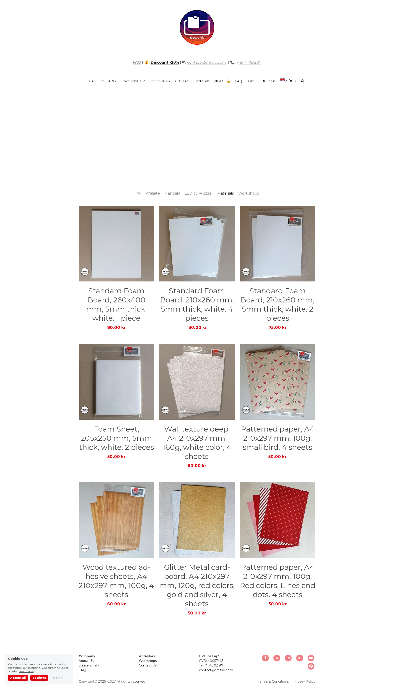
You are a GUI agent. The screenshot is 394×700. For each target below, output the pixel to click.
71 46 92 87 (214, 665)
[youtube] (311, 658)
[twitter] (276, 658)
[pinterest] (311, 666)
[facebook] (265, 658)
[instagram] (299, 658)
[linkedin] (288, 658)
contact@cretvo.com (206, 62)
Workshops (148, 661)
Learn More (26, 671)
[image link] (197, 27)
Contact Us (148, 665)
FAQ (82, 670)
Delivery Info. (89, 665)
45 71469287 (250, 62)
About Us (86, 661)
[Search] (302, 81)
